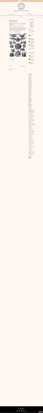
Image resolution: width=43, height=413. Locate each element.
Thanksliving (33, 125)
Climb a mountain (30, 114)
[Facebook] (22, 408)
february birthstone (33, 147)
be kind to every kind (31, 132)
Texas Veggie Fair (30, 125)
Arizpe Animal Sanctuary (30, 111)
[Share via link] (13, 60)
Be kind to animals (32, 112)
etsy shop (29, 144)
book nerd (29, 135)
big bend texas (29, 133)
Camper (29, 113)
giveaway (32, 153)
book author (29, 134)
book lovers (32, 134)
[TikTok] (20, 408)
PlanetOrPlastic (29, 124)
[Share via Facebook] (9, 60)
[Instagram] (19, 408)
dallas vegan (32, 142)
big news (32, 133)
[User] (27, 14)
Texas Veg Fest (33, 124)
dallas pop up (29, 142)
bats (28, 132)
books (31, 135)
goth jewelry (29, 154)
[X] (24, 408)
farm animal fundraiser (30, 146)
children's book (29, 136)
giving (33, 153)
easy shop (29, 143)
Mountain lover (29, 123)
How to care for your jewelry (31, 120)
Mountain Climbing (30, 122)
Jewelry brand (29, 121)
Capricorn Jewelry (32, 113)
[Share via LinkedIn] (12, 60)
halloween (32, 154)
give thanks (29, 153)
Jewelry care (32, 121)
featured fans (29, 147)
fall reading (29, 145)
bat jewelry (31, 131)
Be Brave (29, 112)
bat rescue (34, 131)
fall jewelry (32, 144)
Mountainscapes (33, 123)
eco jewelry (32, 143)
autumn (29, 131)
